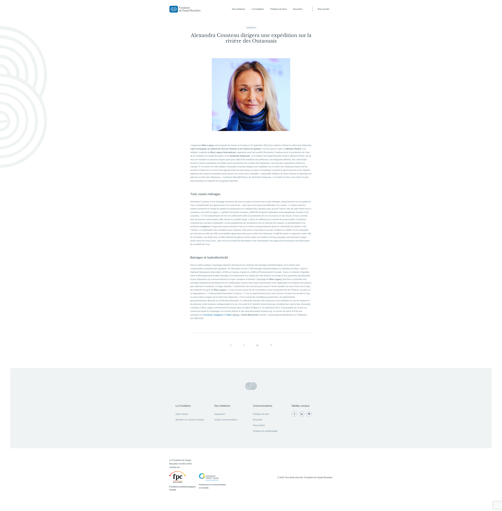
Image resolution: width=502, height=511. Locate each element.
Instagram (218, 315)
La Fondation (258, 9)
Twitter (229, 315)
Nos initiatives (238, 9)
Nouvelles (298, 9)
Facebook (208, 315)
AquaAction (219, 414)
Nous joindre (323, 9)
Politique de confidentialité (265, 431)
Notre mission (182, 414)
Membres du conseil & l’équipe (190, 420)
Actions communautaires (225, 420)
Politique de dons (278, 9)
